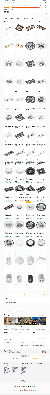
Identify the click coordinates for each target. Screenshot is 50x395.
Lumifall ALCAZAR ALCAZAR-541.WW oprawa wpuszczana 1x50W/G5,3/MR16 (9, 144)
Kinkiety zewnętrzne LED (23, 372)
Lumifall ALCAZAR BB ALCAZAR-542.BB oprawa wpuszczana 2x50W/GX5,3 (40, 198)
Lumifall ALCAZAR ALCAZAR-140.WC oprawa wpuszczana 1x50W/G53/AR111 (9, 73)
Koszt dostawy (5, 364)
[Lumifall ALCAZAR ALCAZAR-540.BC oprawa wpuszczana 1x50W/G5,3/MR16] (30, 100)
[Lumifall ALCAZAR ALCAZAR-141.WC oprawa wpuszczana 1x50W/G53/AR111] (9, 82)
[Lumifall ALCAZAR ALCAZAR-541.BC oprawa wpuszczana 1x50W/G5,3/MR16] (20, 118)
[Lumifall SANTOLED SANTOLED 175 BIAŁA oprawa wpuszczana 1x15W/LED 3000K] (20, 243)
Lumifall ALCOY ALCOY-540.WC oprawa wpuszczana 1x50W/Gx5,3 (41, 233)
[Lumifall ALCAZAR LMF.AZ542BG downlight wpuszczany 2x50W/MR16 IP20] (30, 28)
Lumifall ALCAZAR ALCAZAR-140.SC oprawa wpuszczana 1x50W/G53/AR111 (41, 55)
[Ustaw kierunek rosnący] (45, 21)
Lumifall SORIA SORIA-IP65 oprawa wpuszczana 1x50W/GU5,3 (30, 215)
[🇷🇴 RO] (33, 390)
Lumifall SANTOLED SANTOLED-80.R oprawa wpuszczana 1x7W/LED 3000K (9, 180)
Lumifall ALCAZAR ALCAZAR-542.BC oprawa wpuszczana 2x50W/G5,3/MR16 (19, 144)
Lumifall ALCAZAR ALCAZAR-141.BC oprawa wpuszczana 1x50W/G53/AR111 (30, 73)
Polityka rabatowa (14, 369)
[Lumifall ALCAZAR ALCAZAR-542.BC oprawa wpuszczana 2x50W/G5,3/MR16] (20, 135)
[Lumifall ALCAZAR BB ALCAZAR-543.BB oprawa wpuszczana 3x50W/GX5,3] (9, 207)
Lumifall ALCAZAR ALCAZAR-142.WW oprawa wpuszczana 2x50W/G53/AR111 (19, 109)
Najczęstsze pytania (6, 370)
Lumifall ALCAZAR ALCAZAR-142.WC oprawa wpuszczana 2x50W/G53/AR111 (9, 109)
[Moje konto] (42, 2)
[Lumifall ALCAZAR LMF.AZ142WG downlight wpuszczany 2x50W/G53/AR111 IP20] (20, 46)
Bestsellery (39, 5)
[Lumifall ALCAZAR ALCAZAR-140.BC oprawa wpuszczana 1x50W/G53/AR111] (30, 46)
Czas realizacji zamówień (6, 372)
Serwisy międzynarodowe (15, 368)
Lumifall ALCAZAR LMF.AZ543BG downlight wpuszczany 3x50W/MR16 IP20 (41, 37)
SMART (16, 5)
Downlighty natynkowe (23, 367)
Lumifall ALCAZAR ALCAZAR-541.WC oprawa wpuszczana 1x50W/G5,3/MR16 (41, 126)
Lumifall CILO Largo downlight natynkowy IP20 (18, 287)
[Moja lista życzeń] (43, 2)
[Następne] (46, 13)
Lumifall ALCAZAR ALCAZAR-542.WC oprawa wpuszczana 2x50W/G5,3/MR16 (41, 144)
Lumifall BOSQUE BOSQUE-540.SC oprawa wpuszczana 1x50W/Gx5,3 (19, 233)
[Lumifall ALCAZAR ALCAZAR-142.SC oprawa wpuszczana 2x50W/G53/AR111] (41, 82)
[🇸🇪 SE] (35, 390)
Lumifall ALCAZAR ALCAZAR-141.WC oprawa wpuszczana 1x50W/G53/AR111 (9, 91)
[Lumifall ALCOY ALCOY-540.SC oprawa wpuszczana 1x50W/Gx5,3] (9, 243)
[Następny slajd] (45, 315)
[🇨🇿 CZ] (18, 390)
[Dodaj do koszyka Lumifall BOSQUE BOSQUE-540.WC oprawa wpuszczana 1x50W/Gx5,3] (13, 229)
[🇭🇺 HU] (26, 390)
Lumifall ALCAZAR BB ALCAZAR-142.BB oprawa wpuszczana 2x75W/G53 (8, 198)
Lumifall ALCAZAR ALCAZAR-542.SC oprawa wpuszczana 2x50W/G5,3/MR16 (30, 144)
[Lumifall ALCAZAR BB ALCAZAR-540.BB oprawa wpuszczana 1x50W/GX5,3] (20, 189)
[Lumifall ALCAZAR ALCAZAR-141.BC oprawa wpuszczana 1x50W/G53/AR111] (30, 64)
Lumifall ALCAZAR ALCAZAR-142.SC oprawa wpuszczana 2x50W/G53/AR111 (41, 91)
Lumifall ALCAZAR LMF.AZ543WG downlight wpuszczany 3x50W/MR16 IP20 (9, 55)
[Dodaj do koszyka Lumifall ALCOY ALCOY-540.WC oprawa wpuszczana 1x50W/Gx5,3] (45, 229)
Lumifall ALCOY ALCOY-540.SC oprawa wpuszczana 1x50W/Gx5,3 (9, 251)
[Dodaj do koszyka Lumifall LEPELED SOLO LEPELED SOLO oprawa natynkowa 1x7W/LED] (13, 265)
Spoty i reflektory (23, 365)
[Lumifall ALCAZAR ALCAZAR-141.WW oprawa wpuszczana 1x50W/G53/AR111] (20, 82)
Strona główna (5, 9)
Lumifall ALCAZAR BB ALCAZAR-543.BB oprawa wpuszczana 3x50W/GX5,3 (8, 216)
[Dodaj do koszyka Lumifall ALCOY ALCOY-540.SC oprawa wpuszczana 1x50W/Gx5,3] (13, 247)
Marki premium (36, 5)
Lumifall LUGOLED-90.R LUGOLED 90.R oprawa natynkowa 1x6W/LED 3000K (30, 270)
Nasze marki (32, 5)
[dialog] (25, 197)
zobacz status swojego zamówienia (11, 352)
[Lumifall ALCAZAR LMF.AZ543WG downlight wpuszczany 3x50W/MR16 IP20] (9, 46)
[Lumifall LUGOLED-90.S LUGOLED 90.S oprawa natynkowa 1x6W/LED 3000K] (20, 261)
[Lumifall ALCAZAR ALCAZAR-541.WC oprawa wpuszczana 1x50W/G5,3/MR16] (41, 118)
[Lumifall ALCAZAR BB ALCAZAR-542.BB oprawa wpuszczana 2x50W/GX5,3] (41, 189)
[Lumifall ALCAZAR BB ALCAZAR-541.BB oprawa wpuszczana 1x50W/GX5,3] (30, 189)
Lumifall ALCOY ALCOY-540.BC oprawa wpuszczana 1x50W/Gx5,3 (30, 233)
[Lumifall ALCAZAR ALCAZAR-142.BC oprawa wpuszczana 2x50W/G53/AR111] (30, 82)
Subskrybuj (35, 358)
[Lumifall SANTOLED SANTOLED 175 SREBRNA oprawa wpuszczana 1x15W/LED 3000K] (41, 243)
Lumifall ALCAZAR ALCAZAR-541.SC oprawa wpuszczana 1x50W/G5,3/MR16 (30, 126)
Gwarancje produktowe (6, 369)
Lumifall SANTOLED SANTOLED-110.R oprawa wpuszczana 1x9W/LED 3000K (19, 180)
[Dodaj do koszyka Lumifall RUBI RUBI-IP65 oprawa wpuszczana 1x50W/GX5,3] (23, 211)
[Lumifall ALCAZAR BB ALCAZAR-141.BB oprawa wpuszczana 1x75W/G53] (41, 171)
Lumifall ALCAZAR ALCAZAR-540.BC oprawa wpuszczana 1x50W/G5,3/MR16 (30, 108)
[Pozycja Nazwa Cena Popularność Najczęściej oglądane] (41, 21)
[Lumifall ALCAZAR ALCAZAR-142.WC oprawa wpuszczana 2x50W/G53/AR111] (9, 100)
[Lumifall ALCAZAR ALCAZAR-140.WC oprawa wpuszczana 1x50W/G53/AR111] (9, 64)
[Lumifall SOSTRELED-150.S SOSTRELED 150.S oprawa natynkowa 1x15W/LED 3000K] (41, 261)
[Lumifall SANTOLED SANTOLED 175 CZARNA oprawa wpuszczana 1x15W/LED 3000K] (30, 243)
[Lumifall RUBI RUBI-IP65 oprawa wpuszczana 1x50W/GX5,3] (20, 207)
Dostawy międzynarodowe (7, 371)
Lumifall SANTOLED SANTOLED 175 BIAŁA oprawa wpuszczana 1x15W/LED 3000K (19, 252)
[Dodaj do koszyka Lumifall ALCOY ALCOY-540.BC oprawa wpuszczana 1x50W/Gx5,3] (34, 229)
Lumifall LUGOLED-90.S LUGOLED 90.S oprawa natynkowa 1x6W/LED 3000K (19, 270)
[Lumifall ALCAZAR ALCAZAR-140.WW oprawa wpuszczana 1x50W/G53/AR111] (20, 64)
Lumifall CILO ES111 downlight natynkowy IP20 (40, 287)
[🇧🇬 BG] (16, 390)
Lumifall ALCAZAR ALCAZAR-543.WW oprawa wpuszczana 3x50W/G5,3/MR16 (41, 162)
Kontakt (31, 364)
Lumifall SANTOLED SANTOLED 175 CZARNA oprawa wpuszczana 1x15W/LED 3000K (30, 252)
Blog (45, 5)
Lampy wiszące (22, 364)
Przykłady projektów (23, 381)
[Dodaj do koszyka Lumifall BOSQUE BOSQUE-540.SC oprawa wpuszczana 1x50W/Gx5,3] (23, 229)
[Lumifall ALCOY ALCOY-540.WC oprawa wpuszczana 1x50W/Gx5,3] (41, 225)
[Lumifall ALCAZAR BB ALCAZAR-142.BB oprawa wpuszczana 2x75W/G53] (9, 189)
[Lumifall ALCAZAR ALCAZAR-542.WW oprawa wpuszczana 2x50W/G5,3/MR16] (9, 28)
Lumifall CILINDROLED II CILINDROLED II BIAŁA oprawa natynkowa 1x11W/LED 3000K (8, 288)
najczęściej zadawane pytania (16, 351)
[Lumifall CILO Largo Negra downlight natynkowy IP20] (30, 279)
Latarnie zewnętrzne (23, 371)
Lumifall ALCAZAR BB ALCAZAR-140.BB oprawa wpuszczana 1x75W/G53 (29, 180)
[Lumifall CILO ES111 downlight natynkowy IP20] (41, 279)
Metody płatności (6, 365)
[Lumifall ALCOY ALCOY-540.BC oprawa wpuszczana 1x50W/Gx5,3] (30, 225)
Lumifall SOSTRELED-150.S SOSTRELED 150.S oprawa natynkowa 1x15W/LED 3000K (41, 270)
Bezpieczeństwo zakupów (15, 367)
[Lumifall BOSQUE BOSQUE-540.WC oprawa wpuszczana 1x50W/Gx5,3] (9, 225)
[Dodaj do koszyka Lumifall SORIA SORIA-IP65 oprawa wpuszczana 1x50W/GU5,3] (34, 211)
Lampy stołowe (22, 370)
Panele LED (22, 366)
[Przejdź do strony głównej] (7, 2)
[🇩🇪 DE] (20, 390)
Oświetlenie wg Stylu (23, 5)
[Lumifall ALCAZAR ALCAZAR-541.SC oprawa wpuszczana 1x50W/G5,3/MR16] (30, 118)
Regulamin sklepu (6, 373)
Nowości (43, 5)
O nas (13, 365)
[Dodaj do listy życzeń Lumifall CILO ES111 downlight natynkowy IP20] (45, 274)
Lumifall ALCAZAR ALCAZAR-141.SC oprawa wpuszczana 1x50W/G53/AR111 (41, 73)
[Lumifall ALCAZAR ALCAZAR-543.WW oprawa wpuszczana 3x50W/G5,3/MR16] (41, 153)
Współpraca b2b (14, 371)
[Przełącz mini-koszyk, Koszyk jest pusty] (45, 2)
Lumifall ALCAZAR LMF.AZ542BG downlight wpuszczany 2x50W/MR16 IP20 (30, 37)
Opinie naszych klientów (15, 366)
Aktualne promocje (14, 370)
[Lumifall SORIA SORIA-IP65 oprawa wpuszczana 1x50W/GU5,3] (30, 207)
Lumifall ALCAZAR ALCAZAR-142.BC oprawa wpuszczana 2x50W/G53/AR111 (30, 91)
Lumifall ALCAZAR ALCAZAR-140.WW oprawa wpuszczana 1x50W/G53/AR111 (19, 73)
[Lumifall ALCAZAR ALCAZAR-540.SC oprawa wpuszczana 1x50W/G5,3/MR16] (41, 100)
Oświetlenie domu (6, 5)
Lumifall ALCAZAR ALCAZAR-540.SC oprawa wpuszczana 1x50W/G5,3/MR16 (41, 108)
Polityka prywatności (6, 374)
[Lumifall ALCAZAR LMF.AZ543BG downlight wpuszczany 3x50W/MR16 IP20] (41, 28)
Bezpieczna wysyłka (6, 366)
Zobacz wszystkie (41, 315)
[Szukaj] (39, 2)
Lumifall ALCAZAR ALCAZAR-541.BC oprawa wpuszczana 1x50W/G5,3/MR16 (19, 126)
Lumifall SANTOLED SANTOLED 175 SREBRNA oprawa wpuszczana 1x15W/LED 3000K (41, 252)
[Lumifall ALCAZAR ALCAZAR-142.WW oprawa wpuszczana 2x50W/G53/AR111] (20, 100)
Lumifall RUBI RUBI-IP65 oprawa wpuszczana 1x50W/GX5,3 (18, 215)
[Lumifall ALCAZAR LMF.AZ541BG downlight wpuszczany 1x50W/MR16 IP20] (20, 28)
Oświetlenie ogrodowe (11, 5)
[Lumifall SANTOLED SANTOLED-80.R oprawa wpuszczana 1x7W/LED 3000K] (9, 171)
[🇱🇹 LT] (27, 390)
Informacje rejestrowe (14, 364)
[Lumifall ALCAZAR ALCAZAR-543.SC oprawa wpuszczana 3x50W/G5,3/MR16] (20, 153)
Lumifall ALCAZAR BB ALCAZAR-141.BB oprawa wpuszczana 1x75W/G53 (40, 180)
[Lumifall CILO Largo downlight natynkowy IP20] (20, 279)
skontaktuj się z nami (18, 352)
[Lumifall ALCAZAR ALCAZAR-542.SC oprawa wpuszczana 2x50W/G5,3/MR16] (30, 135)
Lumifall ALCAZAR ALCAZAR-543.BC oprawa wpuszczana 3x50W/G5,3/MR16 (9, 162)
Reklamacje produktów (6, 368)
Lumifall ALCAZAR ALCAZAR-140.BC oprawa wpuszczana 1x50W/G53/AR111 (30, 55)
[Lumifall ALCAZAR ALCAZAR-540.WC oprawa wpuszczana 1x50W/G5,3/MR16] (9, 118)
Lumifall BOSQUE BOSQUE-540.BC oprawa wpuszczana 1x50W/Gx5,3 (41, 215)
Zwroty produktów (6, 367)
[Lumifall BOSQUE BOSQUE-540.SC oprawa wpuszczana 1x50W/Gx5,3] (20, 225)
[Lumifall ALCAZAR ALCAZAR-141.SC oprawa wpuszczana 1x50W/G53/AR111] (41, 64)
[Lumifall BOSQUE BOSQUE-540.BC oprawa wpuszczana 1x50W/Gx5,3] (41, 207)
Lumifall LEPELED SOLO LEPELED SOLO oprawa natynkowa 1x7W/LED (9, 269)
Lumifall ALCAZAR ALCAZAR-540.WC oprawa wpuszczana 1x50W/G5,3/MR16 (9, 126)
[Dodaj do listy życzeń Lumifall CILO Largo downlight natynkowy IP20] (23, 274)
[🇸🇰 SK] (37, 390)
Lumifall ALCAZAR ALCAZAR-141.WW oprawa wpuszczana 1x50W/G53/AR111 (19, 91)
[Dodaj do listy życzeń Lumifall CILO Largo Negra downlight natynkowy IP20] (34, 274)
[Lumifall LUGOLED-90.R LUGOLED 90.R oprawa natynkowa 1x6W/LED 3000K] (30, 261)
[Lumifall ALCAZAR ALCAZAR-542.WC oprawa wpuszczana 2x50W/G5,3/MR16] (41, 135)
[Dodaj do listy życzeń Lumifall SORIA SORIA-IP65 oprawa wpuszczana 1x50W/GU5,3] (34, 203)
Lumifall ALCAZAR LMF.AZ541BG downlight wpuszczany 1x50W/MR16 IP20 (19, 37)
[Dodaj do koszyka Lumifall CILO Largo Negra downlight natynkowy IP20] (34, 283)
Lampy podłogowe (23, 369)
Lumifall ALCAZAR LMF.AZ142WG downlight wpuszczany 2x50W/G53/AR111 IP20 (19, 55)
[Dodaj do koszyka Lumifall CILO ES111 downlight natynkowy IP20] (45, 283)
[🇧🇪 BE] (14, 390)
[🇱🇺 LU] (29, 390)
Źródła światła (28, 5)
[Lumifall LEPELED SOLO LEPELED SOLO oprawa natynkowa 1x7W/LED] (9, 261)
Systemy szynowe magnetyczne (24, 368)
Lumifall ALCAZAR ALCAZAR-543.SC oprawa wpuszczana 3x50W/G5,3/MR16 (19, 162)
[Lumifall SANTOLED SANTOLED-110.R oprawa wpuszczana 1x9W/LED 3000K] (20, 171)
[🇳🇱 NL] (31, 390)
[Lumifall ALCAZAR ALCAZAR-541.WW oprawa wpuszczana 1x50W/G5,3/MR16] (9, 135)
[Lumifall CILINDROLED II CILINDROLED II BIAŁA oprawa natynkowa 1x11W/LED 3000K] (9, 279)
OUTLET (19, 5)
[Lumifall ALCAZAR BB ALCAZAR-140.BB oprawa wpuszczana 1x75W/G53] (30, 171)
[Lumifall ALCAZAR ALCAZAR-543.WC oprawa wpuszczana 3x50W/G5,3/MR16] (30, 153)
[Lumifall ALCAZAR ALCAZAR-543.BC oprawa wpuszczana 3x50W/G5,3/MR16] (9, 153)
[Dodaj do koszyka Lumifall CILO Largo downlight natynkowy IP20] (23, 283)
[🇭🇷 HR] (24, 390)
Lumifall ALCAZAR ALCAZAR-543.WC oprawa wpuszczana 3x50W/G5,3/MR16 (30, 162)
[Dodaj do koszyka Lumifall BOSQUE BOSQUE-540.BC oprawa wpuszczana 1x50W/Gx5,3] (45, 211)
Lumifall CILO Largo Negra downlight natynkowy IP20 (30, 287)
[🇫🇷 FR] (22, 390)
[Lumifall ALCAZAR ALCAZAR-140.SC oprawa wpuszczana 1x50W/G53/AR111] (41, 46)
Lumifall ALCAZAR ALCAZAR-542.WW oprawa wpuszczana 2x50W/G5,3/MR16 (9, 36)
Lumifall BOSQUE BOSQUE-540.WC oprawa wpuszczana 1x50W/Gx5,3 (9, 233)
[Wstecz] (43, 299)
